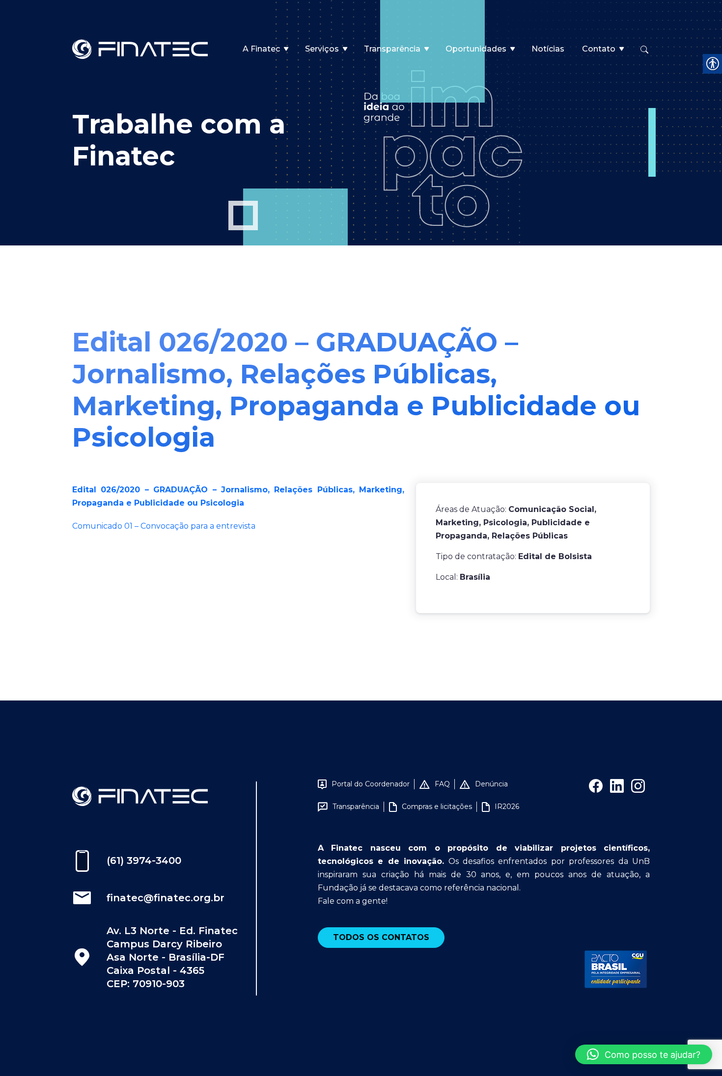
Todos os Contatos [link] (381, 937)
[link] (140, 48)
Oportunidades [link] (475, 49)
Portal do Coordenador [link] (371, 784)
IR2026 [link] (507, 806)
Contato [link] (598, 49)
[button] (643, 1054)
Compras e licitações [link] (437, 806)
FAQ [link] (442, 784)
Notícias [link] (547, 49)
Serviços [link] (322, 49)
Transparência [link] (392, 49)
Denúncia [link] (491, 784)
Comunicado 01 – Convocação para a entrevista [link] (163, 526)
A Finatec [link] (261, 49)
